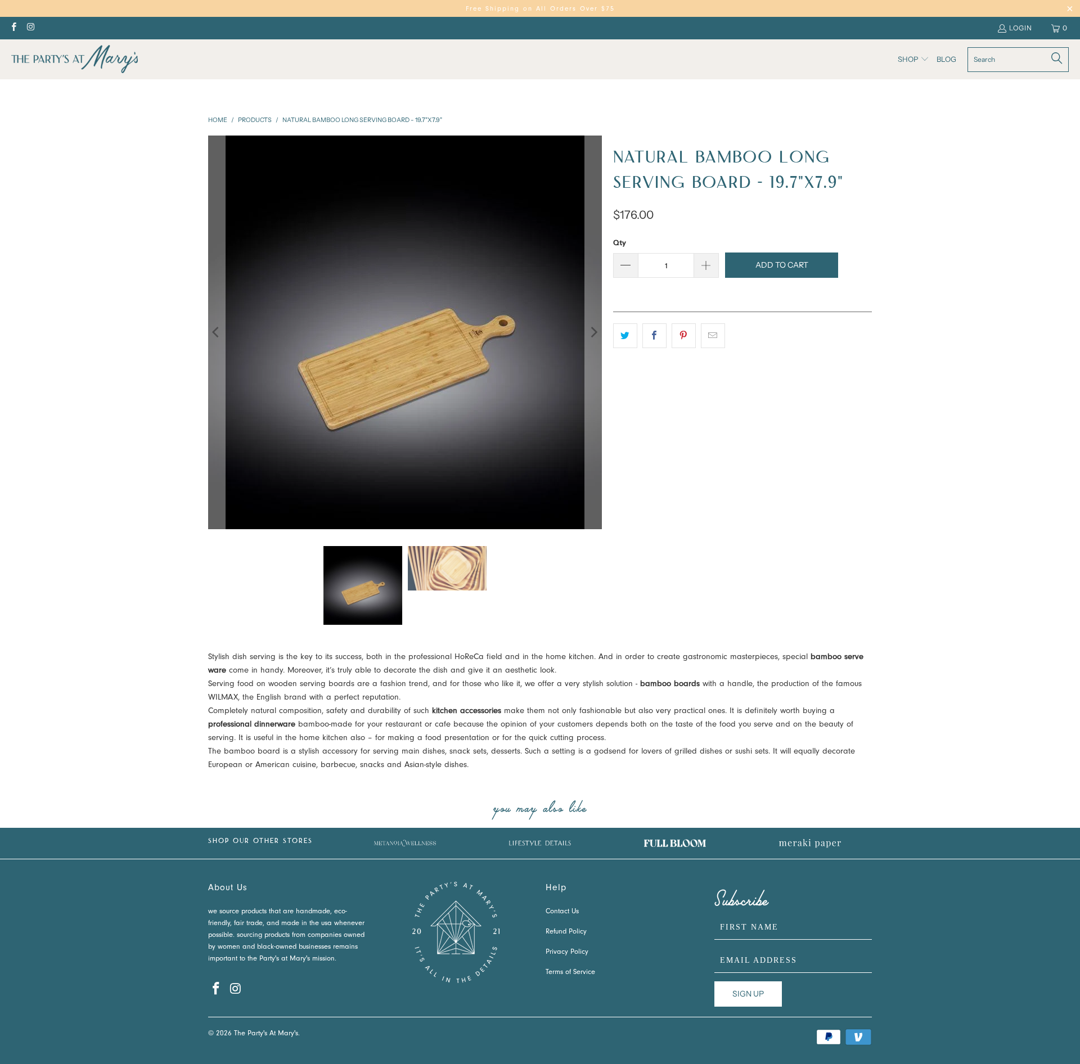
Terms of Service (570, 972)
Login (1020, 28)
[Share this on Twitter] (625, 335)
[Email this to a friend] (713, 335)
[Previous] (217, 332)
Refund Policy (566, 932)
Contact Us (562, 912)
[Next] (593, 332)
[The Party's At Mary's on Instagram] (30, 28)
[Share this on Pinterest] (684, 335)
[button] (913, 60)
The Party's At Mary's (266, 1034)
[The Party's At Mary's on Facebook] (13, 28)
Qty (619, 242)
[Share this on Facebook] (654, 335)
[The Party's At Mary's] (74, 59)
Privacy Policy (567, 952)
